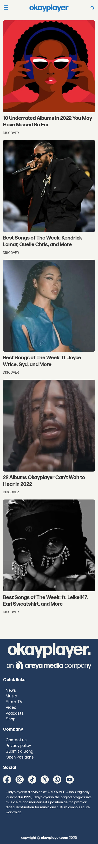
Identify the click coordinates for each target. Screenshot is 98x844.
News (11, 690)
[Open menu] (5, 8)
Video (11, 707)
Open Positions (20, 757)
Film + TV (14, 701)
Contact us (16, 740)
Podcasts (15, 713)
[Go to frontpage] (49, 8)
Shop (10, 719)
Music (11, 696)
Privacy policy (18, 745)
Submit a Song (19, 751)
